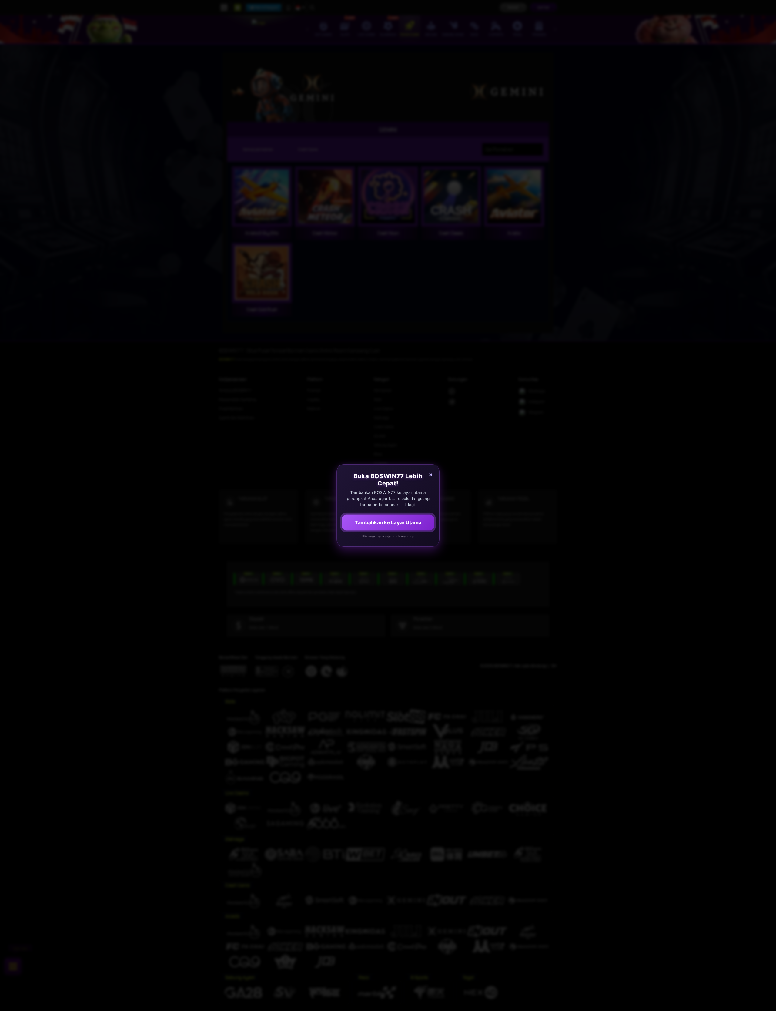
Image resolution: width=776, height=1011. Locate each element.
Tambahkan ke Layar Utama (388, 522)
